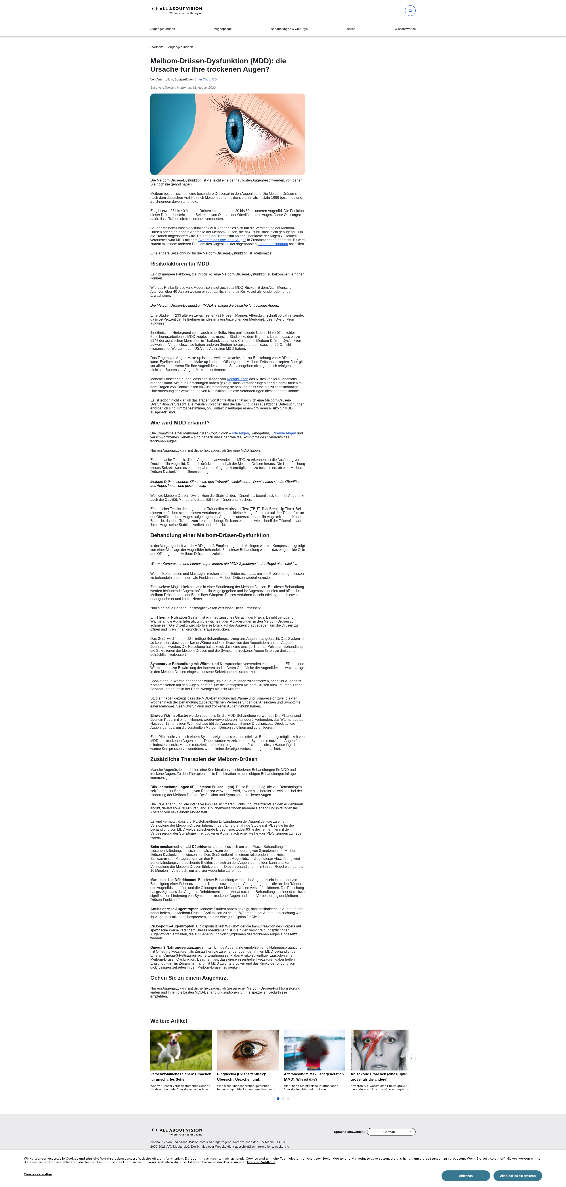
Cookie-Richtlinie (261, 1162)
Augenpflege (223, 29)
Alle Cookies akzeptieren (517, 1176)
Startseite (157, 47)
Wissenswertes (405, 29)
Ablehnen (466, 1176)
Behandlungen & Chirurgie (289, 29)
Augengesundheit (162, 29)
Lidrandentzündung (273, 244)
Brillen (351, 29)
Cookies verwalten (38, 1174)
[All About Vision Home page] (177, 11)
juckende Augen (283, 433)
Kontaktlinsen (237, 379)
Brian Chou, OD (206, 79)
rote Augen (240, 433)
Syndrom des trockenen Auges (222, 240)
